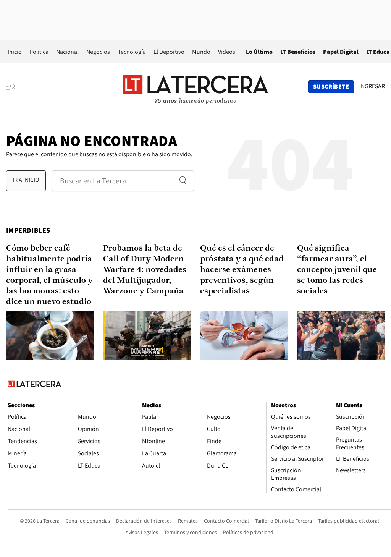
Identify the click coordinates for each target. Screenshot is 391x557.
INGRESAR (372, 86)
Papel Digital (341, 52)
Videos (226, 52)
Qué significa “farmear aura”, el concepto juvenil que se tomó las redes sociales (337, 270)
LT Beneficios (297, 52)
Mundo (201, 52)
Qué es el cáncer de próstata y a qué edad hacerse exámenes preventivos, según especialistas (242, 270)
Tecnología (132, 52)
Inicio (15, 52)
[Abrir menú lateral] (13, 87)
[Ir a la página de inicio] (195, 86)
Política (38, 52)
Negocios (98, 52)
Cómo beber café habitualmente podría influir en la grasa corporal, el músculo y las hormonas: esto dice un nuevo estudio (49, 275)
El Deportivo (168, 52)
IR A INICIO (26, 180)
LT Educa (378, 52)
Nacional (67, 52)
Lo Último (259, 52)
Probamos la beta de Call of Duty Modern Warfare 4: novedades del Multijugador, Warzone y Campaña (144, 270)
